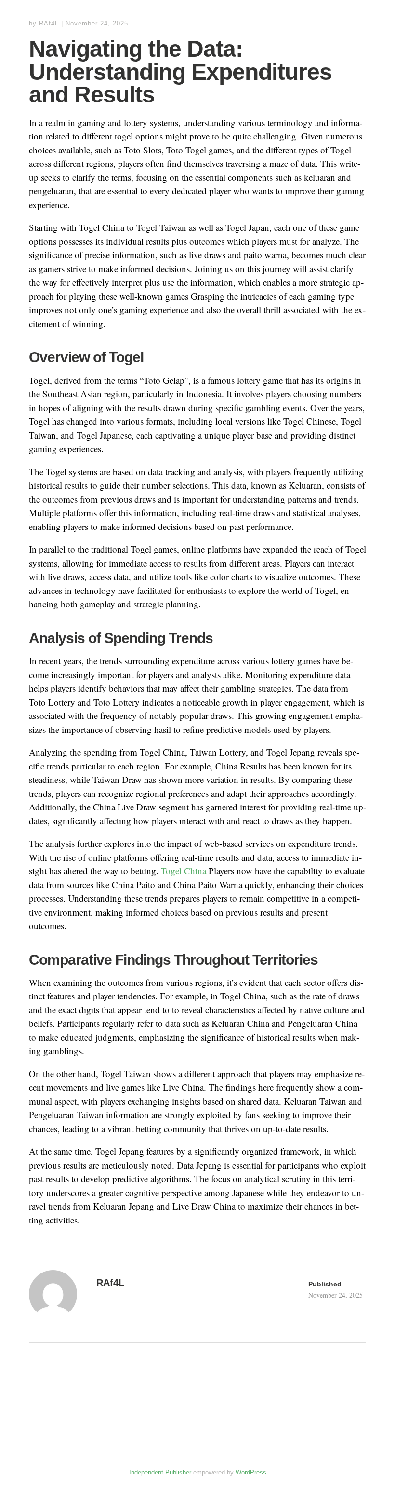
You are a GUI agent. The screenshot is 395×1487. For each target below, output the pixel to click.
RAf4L (49, 23)
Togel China (183, 871)
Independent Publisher (160, 1472)
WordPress (251, 1472)
